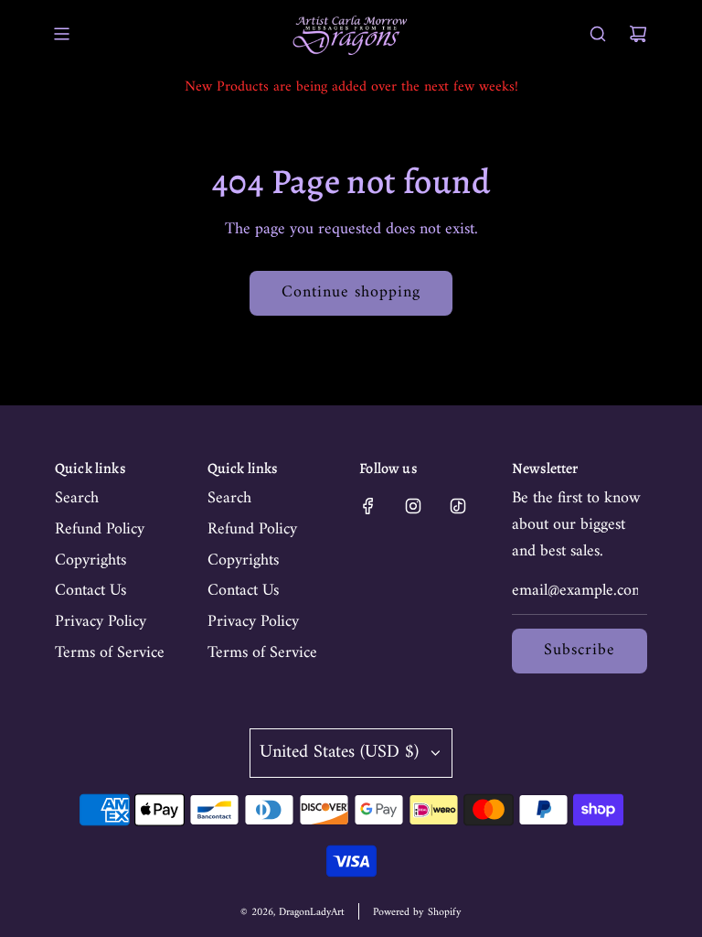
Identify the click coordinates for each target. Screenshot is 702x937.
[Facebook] (368, 506)
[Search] (598, 34)
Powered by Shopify (417, 912)
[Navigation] (61, 34)
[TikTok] (458, 506)
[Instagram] (413, 506)
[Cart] (638, 34)
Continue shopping (351, 292)
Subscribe (579, 650)
